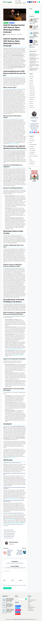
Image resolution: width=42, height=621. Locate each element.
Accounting (31, 138)
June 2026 (31, 80)
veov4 (30, 57)
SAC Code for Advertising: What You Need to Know (34, 65)
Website (20, 580)
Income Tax (30, 601)
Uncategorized (31, 163)
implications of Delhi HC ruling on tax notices (9, 531)
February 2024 (31, 107)
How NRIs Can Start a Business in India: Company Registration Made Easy (34, 34)
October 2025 (31, 95)
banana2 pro (31, 68)
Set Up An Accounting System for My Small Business (13, 349)
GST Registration (32, 152)
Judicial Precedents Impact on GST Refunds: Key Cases (34, 69)
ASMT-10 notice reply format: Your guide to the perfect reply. (10, 599)
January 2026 (31, 89)
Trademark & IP (32, 161)
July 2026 (31, 78)
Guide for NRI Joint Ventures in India (35, 27)
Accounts (29, 605)
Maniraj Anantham (13, 542)
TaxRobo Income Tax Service (10, 457)
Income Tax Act (32, 154)
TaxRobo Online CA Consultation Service (12, 498)
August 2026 (31, 76)
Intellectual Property (31, 607)
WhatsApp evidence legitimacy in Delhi (9, 536)
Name (4, 580)
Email (13, 580)
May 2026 (31, 82)
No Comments (20, 34)
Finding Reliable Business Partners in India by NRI (36, 20)
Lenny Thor (31, 60)
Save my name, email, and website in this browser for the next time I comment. (14, 585)
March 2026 (31, 86)
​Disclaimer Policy (31, 610)
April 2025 (31, 103)
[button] (11, 544)
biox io (30, 53)
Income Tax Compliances (33, 156)
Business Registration (33, 144)
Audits (30, 142)
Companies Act (32, 148)
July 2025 (31, 101)
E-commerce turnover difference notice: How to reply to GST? (10, 610)
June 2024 (31, 105)
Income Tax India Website (14, 143)
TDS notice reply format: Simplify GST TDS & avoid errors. (9, 604)
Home (29, 598)
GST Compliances (32, 150)
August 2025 (31, 99)
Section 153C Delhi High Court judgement (9, 534)
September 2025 (32, 97)
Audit (29, 604)
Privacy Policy (30, 608)
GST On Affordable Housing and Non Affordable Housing (34, 54)
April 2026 (31, 84)
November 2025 (32, 93)
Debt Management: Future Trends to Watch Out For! (34, 61)
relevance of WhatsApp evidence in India (9, 533)
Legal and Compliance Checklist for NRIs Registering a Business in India (33, 43)
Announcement (32, 140)
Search (30, 8)
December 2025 (32, 91)
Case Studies (31, 146)
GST (28, 602)
